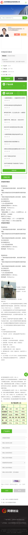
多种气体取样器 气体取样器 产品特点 (13, 163)
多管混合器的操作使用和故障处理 (13, 105)
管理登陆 (19, 532)
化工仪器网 (13, 532)
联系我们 (20, 78)
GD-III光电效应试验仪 (10, 502)
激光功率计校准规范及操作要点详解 (13, 127)
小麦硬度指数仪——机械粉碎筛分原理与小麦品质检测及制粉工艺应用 (15, 98)
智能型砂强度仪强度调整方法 (11, 141)
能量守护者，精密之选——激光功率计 (14, 119)
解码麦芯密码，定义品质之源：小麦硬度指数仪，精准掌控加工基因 (15, 112)
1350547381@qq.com (18, 519)
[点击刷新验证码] (16, 481)
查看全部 (14, 170)
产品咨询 (7, 78)
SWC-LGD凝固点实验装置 (11, 499)
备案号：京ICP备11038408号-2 (10, 531)
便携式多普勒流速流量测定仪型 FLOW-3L (15, 149)
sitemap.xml (22, 531)
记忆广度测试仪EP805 (10, 156)
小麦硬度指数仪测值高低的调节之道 (13, 134)
